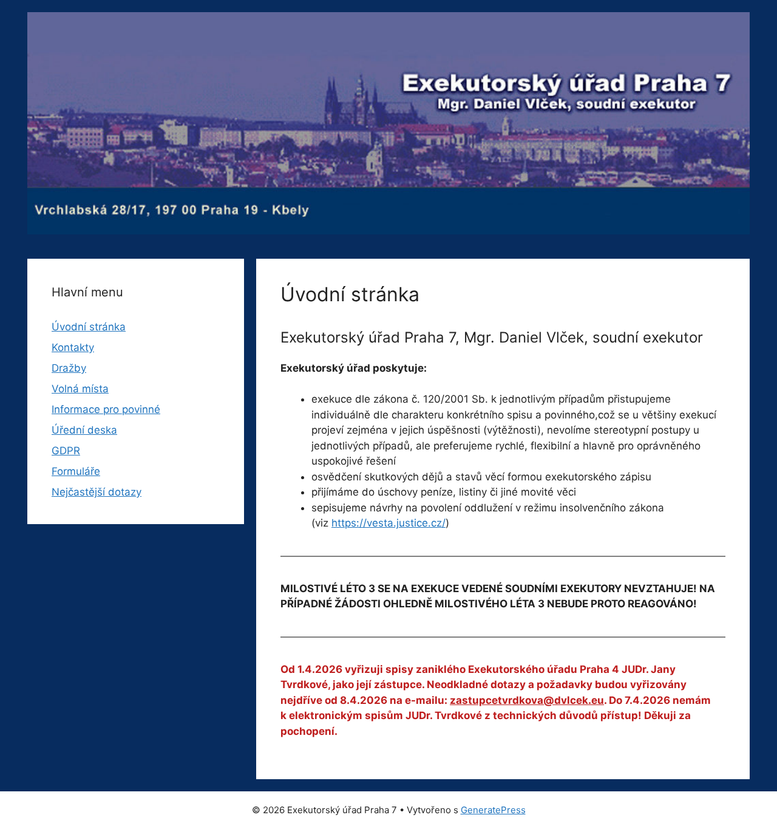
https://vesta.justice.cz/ (388, 523)
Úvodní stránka (89, 327)
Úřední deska (84, 430)
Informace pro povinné (106, 409)
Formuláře (76, 471)
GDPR (66, 451)
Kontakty (73, 347)
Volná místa (80, 389)
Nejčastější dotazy (96, 492)
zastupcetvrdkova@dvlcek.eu (527, 700)
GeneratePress (493, 810)
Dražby (69, 368)
